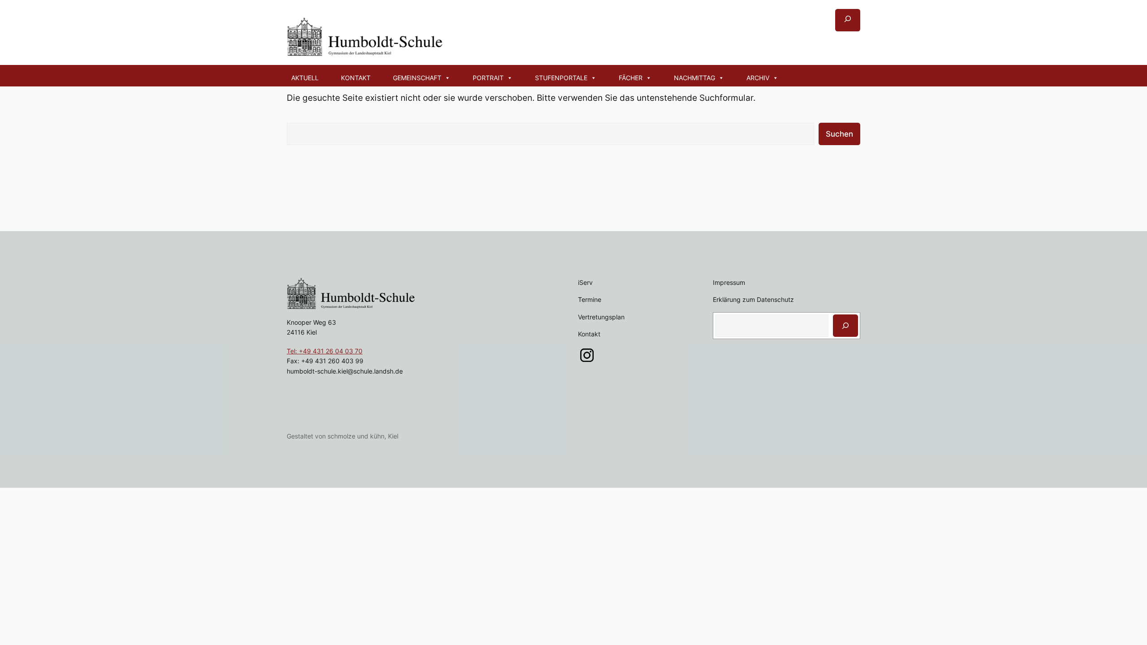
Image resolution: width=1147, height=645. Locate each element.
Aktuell (305, 78)
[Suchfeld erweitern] (847, 20)
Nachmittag (694, 78)
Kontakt (356, 78)
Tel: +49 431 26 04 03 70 (324, 351)
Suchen (839, 133)
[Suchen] (845, 325)
